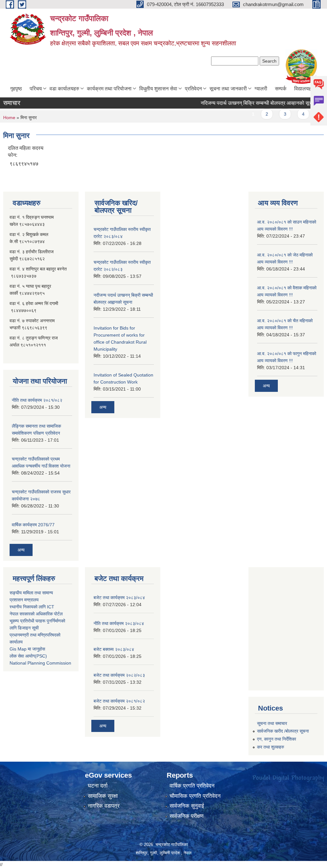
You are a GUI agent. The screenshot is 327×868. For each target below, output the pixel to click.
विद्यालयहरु (304, 88)
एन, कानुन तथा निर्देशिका (276, 739)
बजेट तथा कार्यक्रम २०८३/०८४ (119, 597)
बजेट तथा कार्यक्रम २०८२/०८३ (119, 675)
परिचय (36, 88)
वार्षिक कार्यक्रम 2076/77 (33, 524)
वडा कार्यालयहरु (64, 88)
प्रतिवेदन (193, 88)
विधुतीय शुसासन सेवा (158, 88)
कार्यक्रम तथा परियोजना (109, 88)
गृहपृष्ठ (16, 88)
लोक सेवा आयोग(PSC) (28, 656)
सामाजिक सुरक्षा (103, 796)
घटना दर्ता (98, 786)
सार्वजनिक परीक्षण (186, 816)
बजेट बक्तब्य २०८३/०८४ (114, 649)
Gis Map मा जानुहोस (27, 648)
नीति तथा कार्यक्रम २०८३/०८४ (119, 623)
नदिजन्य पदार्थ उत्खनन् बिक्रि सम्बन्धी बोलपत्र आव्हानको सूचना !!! (252, 103)
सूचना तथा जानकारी (228, 88)
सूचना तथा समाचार (272, 723)
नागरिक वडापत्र (103, 806)
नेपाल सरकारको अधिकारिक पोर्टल (36, 613)
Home (9, 117)
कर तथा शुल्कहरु (270, 747)
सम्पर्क (280, 88)
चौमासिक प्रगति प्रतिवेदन (195, 796)
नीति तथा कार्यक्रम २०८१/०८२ (37, 400)
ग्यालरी (261, 88)
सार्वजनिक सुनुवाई (187, 806)
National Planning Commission (40, 663)
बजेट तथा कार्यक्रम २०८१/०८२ (119, 701)
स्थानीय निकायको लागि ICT (32, 606)
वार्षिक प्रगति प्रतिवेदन (192, 786)
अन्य (21, 549)
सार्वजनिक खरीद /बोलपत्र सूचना (283, 731)
